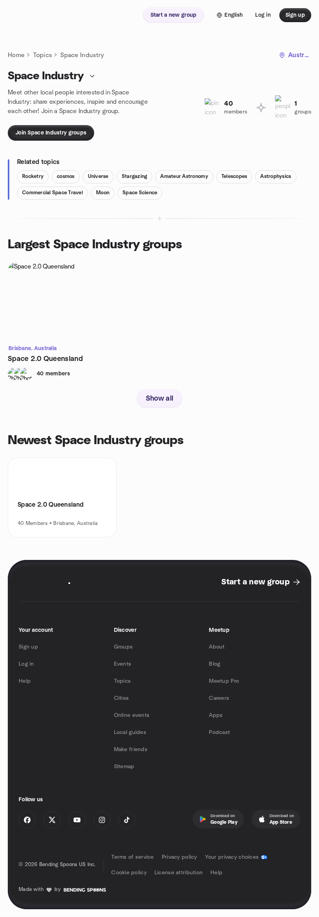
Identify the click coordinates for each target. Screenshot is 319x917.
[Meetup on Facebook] (27, 819)
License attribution (178, 872)
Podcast (219, 732)
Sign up (28, 647)
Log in (26, 664)
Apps (216, 715)
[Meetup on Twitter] (52, 819)
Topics (42, 55)
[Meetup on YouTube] (77, 819)
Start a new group (255, 582)
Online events (132, 715)
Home (16, 55)
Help (25, 681)
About (216, 647)
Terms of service (132, 857)
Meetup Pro (224, 681)
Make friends (130, 749)
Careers (219, 698)
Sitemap (124, 766)
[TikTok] (126, 819)
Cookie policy (129, 872)
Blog (214, 664)
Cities (121, 698)
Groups (123, 647)
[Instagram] (101, 819)
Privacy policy (179, 857)
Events (122, 664)
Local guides (130, 732)
